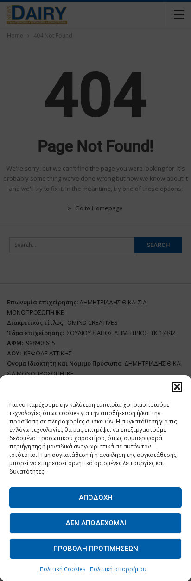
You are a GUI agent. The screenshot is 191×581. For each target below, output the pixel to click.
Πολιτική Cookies (62, 569)
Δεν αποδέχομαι (95, 523)
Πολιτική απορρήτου (118, 569)
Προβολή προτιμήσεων (95, 548)
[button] (177, 387)
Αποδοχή (96, 497)
